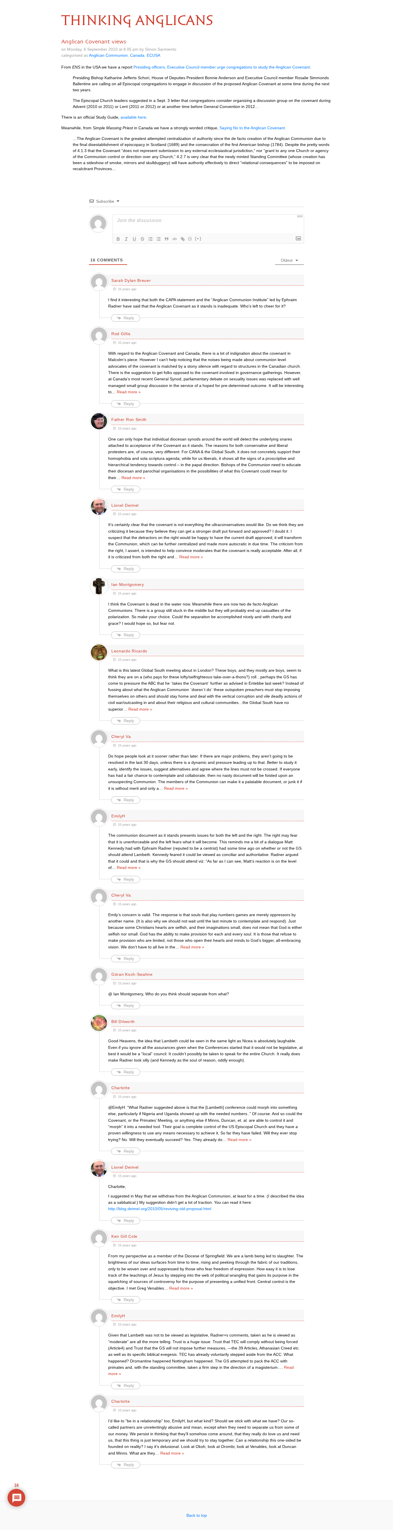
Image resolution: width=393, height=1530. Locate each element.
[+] (198, 238)
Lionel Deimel (125, 505)
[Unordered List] (158, 239)
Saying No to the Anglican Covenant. (253, 128)
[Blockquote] (167, 239)
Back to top (196, 1515)
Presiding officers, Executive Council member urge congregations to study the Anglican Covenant (221, 67)
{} (190, 238)
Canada (137, 55)
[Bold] (118, 239)
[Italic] (126, 239)
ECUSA (153, 55)
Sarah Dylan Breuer (131, 280)
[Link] (183, 239)
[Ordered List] (150, 239)
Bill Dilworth (123, 1021)
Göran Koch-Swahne (132, 974)
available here (133, 117)
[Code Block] (175, 239)
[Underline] (134, 239)
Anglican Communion (108, 55)
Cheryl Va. (121, 736)
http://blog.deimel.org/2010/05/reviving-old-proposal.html (159, 1208)
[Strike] (142, 239)
